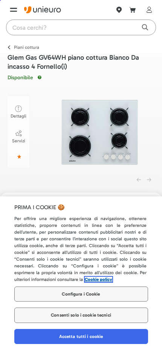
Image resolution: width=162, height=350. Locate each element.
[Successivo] (149, 180)
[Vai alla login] (147, 10)
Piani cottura (26, 47)
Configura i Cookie (81, 294)
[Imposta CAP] (119, 10)
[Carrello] (132, 10)
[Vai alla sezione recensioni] (18, 156)
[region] (81, 273)
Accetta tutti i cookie (81, 336)
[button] (99, 132)
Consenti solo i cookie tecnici (81, 315)
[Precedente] (138, 180)
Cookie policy (98, 279)
